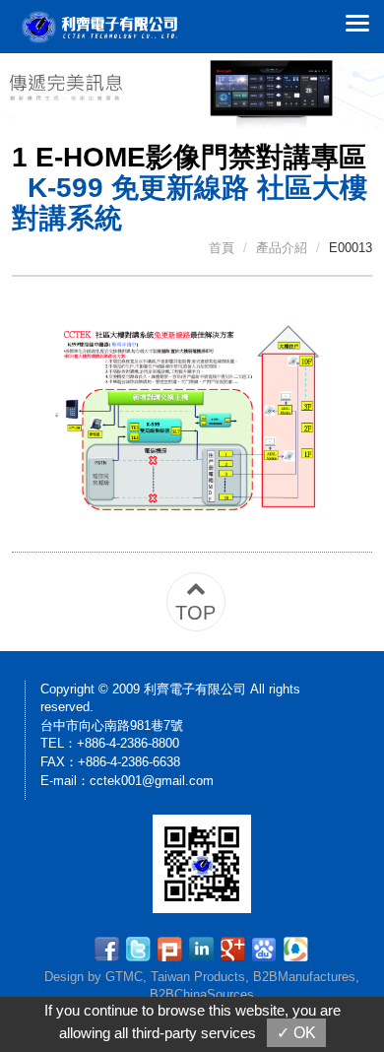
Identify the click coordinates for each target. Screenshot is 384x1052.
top (195, 613)
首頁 (221, 247)
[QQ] (296, 947)
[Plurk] (173, 947)
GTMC (124, 976)
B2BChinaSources (202, 994)
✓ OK (296, 1032)
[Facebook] (110, 947)
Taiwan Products (198, 976)
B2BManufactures (304, 976)
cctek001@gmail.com (152, 780)
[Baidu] (267, 947)
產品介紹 (281, 247)
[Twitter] (141, 947)
